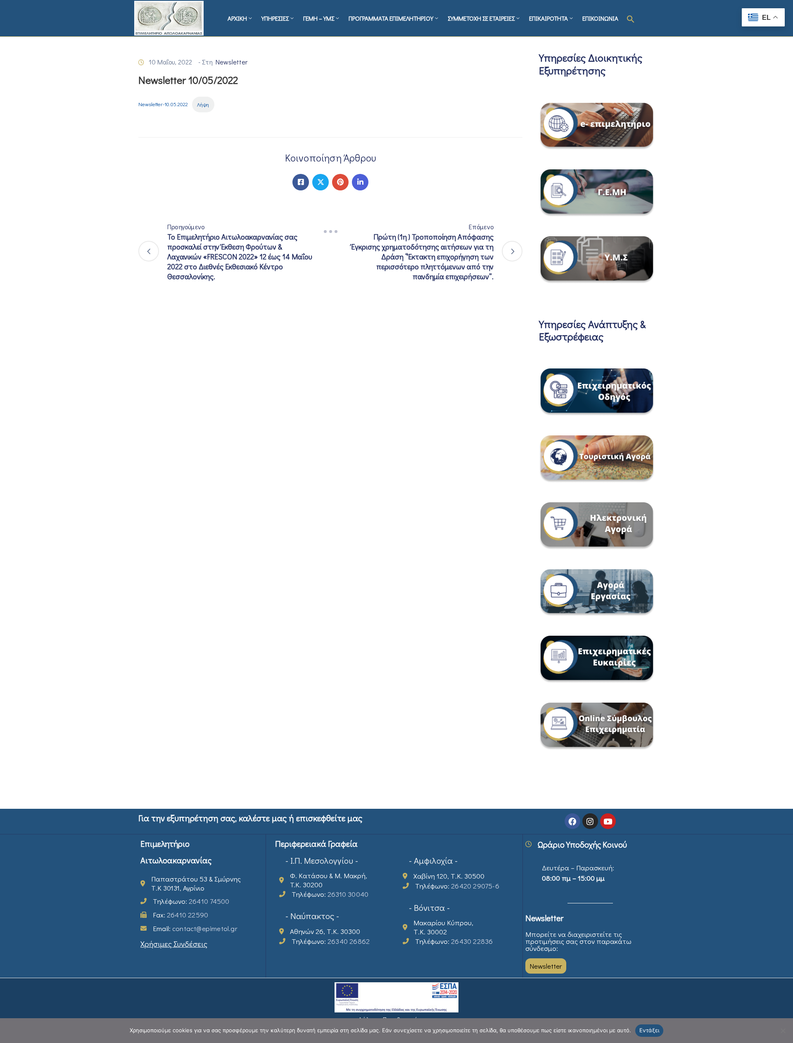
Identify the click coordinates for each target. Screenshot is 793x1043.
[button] (630, 18)
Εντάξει (649, 1030)
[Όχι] (783, 1030)
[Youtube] (608, 821)
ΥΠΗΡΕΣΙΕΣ (275, 18)
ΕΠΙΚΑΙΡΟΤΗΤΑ (548, 18)
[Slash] (330, 231)
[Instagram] (590, 821)
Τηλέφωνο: (191, 901)
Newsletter (231, 61)
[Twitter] (320, 182)
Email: (195, 928)
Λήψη (203, 104)
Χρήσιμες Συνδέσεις (173, 943)
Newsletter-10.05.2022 (163, 104)
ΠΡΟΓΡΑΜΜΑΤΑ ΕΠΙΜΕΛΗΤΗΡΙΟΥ (391, 18)
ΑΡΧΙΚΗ (237, 18)
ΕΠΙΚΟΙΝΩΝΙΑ (600, 18)
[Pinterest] (340, 182)
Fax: (180, 914)
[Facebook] (300, 182)
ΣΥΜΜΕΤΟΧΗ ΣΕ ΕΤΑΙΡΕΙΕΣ (481, 18)
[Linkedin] (360, 182)
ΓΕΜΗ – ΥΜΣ (318, 18)
